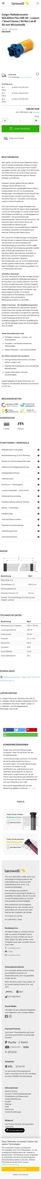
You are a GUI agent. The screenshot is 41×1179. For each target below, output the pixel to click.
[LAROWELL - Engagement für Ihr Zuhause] (20, 3)
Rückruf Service (11, 1091)
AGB (7, 1107)
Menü (3, 3)
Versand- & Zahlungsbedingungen (18, 1094)
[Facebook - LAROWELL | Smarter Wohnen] (6, 1017)
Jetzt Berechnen (15, 847)
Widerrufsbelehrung (13, 1099)
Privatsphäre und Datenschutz (16, 1096)
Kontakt (8, 1101)
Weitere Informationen (20, 1175)
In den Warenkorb (22, 128)
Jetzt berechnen (15, 822)
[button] (8, 730)
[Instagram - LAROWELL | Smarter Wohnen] (10, 1017)
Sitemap (8, 1104)
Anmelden (32, 788)
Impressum (9, 1109)
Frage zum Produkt (16, 138)
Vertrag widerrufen (15, 1130)
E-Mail (10, 951)
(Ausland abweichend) (25, 77)
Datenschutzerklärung (10, 1164)
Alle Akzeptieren (20, 1169)
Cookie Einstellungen (13, 1112)
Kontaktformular (14, 948)
